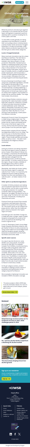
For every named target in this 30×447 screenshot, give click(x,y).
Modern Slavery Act (22, 410)
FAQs (4, 412)
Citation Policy (20, 408)
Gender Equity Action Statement (22, 418)
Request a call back (8, 414)
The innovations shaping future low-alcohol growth (14, 361)
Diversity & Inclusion (22, 416)
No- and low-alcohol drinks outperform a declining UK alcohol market (15, 341)
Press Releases (7, 410)
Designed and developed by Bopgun (15, 445)
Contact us (6, 416)
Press (5, 408)
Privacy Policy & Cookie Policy (21, 413)
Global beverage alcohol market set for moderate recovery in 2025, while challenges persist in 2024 (15, 320)
